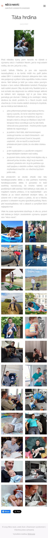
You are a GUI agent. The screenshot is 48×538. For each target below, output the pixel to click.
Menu (44, 5)
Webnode (31, 534)
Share (7, 511)
